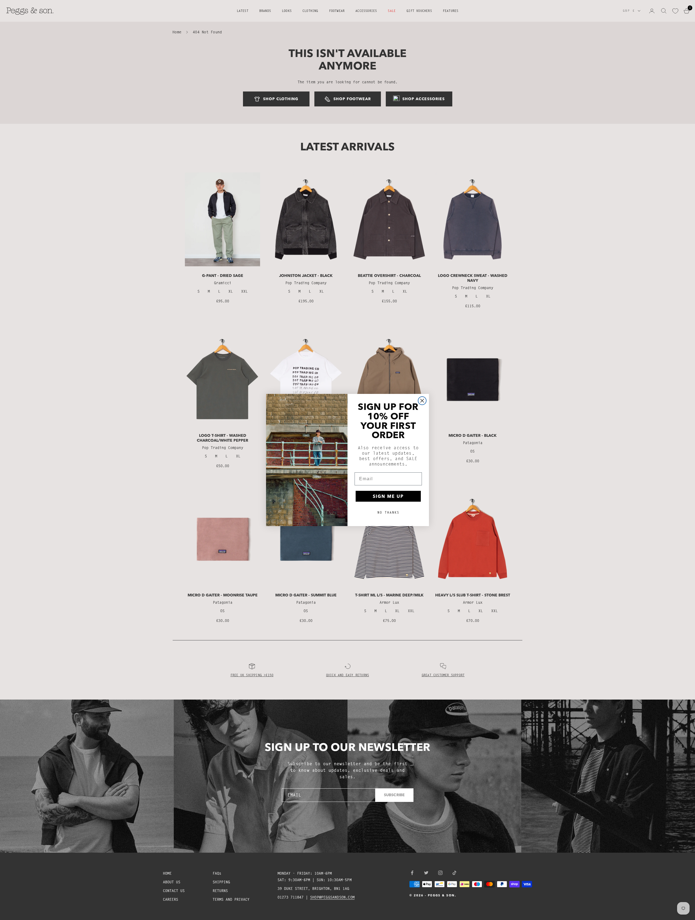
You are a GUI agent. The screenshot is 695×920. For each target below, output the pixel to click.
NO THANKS (388, 512)
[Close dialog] (422, 401)
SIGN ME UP (388, 496)
